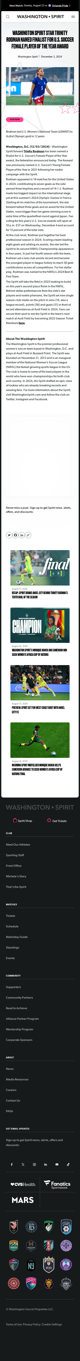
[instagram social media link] (34, 1164)
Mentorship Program (19, 1029)
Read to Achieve (16, 1008)
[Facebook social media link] (12, 1164)
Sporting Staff (15, 855)
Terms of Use (14, 1324)
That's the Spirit (16, 887)
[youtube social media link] (57, 1164)
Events (10, 958)
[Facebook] (15, 535)
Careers (11, 1090)
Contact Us (13, 1100)
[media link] (40, 454)
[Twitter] (9, 535)
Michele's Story (16, 876)
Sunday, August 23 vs (38, 5)
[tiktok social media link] (68, 1164)
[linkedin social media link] (46, 1164)
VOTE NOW (15, 120)
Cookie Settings (52, 1324)
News (10, 1069)
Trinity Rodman (34, 151)
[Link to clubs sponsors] (23, 1184)
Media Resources (17, 1079)
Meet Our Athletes (18, 844)
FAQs (9, 1111)
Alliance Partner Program (22, 1018)
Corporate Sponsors (19, 1040)
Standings (12, 947)
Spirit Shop (25, 821)
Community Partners (19, 997)
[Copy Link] (28, 535)
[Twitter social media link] (23, 1164)
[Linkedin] (22, 535)
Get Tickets (59, 821)
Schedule (12, 926)
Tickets (10, 916)
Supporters (13, 987)
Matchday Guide (17, 937)
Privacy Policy (32, 1324)
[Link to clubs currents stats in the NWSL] (13, 1226)
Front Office (14, 865)
